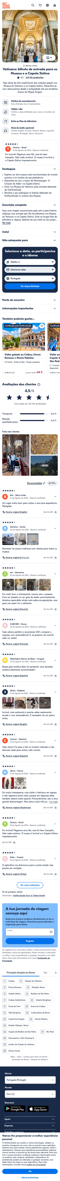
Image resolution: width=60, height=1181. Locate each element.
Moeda (8, 1087)
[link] (23, 349)
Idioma (8, 1073)
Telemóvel (9, 1103)
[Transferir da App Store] (38, 1109)
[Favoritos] (40, 5)
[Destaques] (55, 169)
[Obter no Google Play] (14, 1109)
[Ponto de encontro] (55, 300)
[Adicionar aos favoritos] (41, 325)
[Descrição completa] (55, 205)
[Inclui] (55, 232)
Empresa (8, 1125)
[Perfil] (55, 5)
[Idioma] (47, 5)
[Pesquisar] (33, 5)
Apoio (7, 1119)
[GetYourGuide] (6, 5)
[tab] (20, 972)
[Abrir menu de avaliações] (55, 497)
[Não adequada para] (55, 240)
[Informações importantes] (55, 308)
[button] (30, 77)
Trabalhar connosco (14, 1132)
